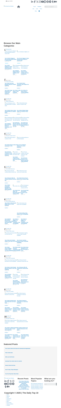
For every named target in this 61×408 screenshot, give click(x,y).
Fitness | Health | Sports (10, 231)
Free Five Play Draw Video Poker (12, 373)
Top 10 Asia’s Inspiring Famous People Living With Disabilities (22, 241)
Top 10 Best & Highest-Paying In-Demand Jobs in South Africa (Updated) (11, 328)
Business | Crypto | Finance (10, 135)
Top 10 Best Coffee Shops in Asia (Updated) (17, 91)
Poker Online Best (9, 352)
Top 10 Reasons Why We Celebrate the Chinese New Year (22, 268)
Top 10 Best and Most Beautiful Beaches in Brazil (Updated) (10, 84)
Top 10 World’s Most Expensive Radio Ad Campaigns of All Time (8, 126)
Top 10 (34, 6)
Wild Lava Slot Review (9, 356)
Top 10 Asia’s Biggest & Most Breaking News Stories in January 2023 (23, 59)
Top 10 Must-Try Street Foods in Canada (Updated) (24, 91)
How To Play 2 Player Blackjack (11, 369)
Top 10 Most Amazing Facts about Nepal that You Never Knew (10, 301)
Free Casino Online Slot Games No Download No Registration (17, 348)
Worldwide (39, 6)
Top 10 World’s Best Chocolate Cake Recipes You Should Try (23, 84)
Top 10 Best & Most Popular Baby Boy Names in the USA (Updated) (10, 268)
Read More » (6, 63)
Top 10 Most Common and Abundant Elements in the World (22, 328)
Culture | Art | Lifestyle (10, 291)
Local (37, 8)
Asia (33, 8)
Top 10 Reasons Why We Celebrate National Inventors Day (10, 179)
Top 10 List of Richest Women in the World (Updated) (21, 146)
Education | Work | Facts (10, 318)
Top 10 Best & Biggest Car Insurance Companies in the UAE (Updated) (24, 221)
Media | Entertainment (10, 101)
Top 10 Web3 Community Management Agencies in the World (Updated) (8, 187)
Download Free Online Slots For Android (13, 361)
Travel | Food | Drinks (9, 81)
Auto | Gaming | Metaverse (10, 201)
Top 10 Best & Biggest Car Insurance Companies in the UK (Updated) (16, 221)
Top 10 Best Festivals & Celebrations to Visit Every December (22, 301)
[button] (17, 81)
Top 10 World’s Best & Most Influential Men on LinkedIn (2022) (10, 111)
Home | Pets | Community (10, 258)
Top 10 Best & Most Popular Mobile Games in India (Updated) (10, 204)
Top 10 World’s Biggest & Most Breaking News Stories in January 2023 (10, 59)
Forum (41, 8)
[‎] (21, 20)
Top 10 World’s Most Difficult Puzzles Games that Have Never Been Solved (9, 221)
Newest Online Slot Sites (10, 365)
